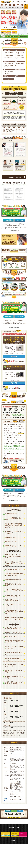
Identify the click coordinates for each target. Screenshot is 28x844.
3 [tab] (13, 173)
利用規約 (4, 826)
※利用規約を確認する (14, 230)
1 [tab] (8, 173)
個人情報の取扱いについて (20, 826)
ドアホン (6, 79)
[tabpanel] (8, 165)
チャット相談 (8, 220)
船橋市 (20, 166)
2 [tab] (10, 173)
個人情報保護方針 (10, 826)
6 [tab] (19, 173)
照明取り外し (6, 169)
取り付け (6, 61)
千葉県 (16, 166)
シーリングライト (6, 166)
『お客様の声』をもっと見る (14, 177)
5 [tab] (17, 173)
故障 (9, 50)
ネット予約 (20, 220)
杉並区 (4, 167)
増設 (16, 61)
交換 (16, 50)
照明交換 (5, 168)
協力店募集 (11, 827)
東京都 (8, 167)
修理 (5, 50)
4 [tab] (15, 173)
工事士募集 (17, 827)
